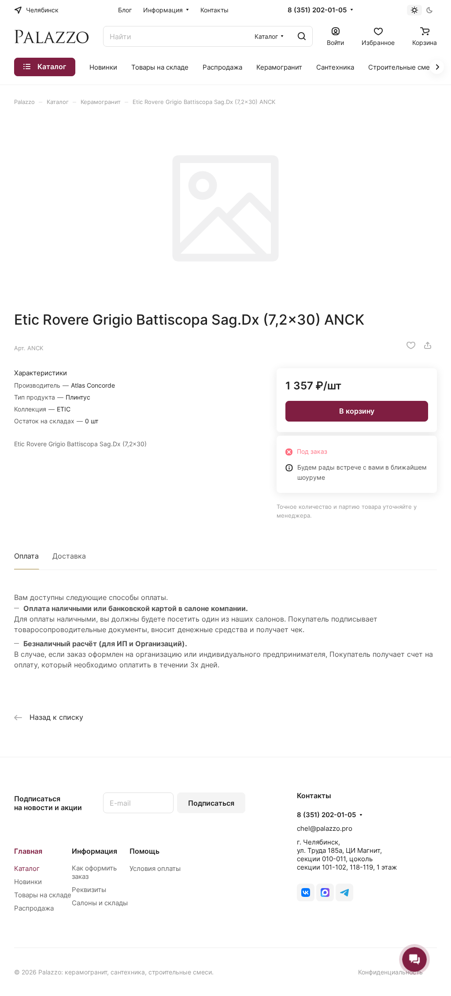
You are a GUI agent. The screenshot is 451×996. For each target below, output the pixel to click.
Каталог (27, 868)
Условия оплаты (155, 868)
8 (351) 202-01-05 (317, 10)
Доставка (69, 556)
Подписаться (211, 803)
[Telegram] (344, 892)
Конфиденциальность (390, 972)
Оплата (26, 556)
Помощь (144, 851)
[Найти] (302, 36)
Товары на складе (42, 895)
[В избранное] (411, 345)
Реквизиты (89, 889)
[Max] (325, 892)
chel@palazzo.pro (324, 828)
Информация (94, 851)
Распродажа (34, 908)
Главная (28, 851)
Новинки (28, 882)
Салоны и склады (100, 903)
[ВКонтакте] (305, 892)
